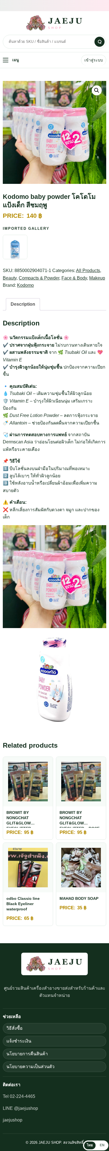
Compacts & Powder (39, 278)
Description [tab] (23, 304)
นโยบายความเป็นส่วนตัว (30, 1066)
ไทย (90, 1145)
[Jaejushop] (54, 22)
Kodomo (25, 285)
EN (102, 1145)
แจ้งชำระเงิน (18, 1041)
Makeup (97, 278)
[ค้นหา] (99, 42)
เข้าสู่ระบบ (93, 60)
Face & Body (74, 278)
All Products (88, 270)
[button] (97, 90)
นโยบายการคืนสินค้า (27, 1053)
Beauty (9, 278)
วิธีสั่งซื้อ (14, 1028)
